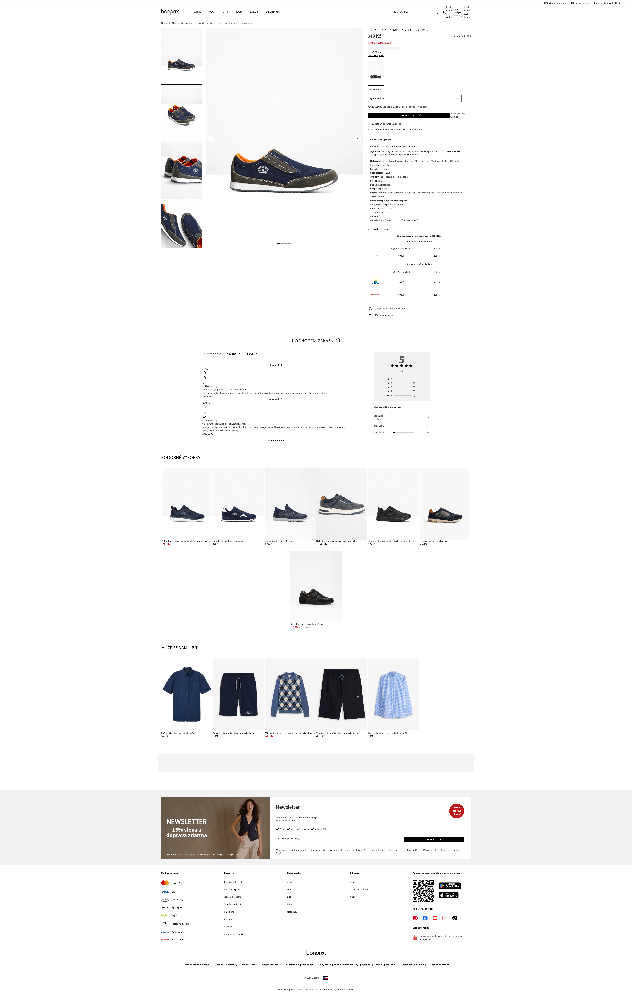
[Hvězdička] (270, 365)
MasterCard (177, 883)
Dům (289, 904)
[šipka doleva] (210, 138)
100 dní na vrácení (580, 3)
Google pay (177, 899)
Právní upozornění (385, 964)
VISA (174, 892)
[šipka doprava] (357, 138)
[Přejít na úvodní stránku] (177, 12)
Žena (289, 882)
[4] (289, 243)
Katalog (228, 919)
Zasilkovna (177, 939)
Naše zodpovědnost (359, 889)
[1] (278, 243)
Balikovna (177, 932)
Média (353, 897)
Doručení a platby (233, 889)
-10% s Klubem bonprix (554, 3)
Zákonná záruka (440, 964)
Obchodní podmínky (226, 964)
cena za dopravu (376, 55)
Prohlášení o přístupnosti (300, 964)
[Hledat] (436, 12)
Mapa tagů (292, 912)
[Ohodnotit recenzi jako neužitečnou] (204, 378)
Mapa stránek (249, 964)
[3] (285, 243)
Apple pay (177, 907)
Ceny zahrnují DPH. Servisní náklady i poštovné (344, 964)
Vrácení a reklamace (234, 897)
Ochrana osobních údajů (196, 964)
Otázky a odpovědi (233, 882)
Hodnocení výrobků (234, 934)
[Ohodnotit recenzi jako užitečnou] (204, 373)
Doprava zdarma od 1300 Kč (607, 3)
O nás (352, 882)
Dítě (289, 897)
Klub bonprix (230, 912)
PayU (174, 915)
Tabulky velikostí (232, 904)
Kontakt (228, 926)
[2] (282, 243)
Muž (289, 889)
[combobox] (411, 12)
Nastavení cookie (271, 964)
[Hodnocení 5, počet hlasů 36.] (459, 36)
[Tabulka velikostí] (467, 98)
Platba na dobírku (181, 924)
